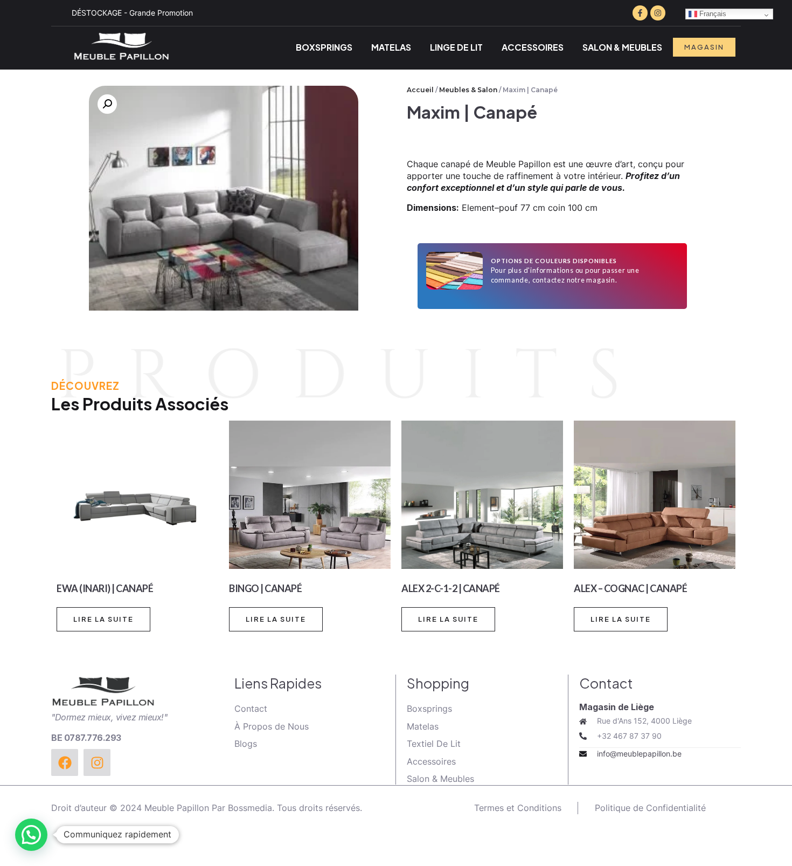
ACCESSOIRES (533, 47)
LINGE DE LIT (456, 47)
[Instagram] (657, 12)
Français (711, 14)
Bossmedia (250, 807)
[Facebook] (64, 762)
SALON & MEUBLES (622, 47)
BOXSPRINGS (324, 47)
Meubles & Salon (468, 90)
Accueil (420, 90)
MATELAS (391, 47)
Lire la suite (103, 619)
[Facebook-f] (640, 12)
